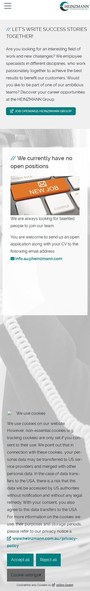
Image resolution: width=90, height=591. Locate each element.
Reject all (48, 559)
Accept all (20, 559)
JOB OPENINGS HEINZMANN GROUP (43, 111)
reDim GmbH (64, 585)
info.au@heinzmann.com (38, 258)
